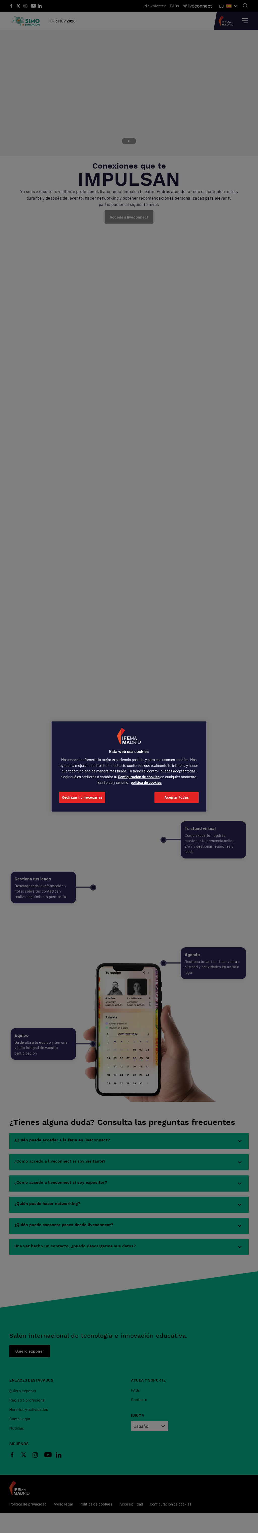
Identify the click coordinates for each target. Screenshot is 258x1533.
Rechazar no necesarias (82, 797)
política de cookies (146, 782)
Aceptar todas (177, 797)
